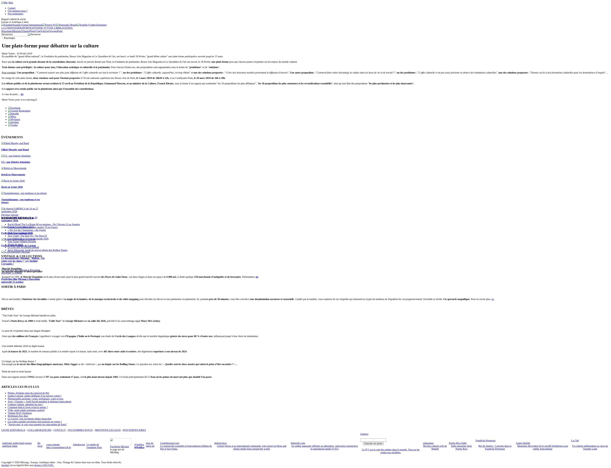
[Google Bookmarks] (19, 110)
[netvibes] (13, 122)
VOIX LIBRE (54, 28)
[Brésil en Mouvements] (13, 168)
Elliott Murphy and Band (15, 149)
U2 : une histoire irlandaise (15, 162)
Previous (5, 214)
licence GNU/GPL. (44, 465)
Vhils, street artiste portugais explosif (26, 410)
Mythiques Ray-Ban (18, 416)
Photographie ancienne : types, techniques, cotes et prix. (36, 398)
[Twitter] (13, 125)
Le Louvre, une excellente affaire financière (29, 418)
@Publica (139, 447)
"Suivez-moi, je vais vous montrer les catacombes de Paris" (37, 424)
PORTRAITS (30, 28)
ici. (492, 299)
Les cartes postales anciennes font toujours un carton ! (35, 421)
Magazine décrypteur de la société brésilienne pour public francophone (542, 447)
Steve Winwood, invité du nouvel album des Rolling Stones (37, 250)
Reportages (7, 31)
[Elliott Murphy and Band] (15, 143)
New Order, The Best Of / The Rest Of (27, 235)
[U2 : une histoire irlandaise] (16, 155)
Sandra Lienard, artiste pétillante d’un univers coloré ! (34, 396)
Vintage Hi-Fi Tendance (20, 413)
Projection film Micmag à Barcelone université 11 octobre (20, 280)
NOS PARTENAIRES (134, 430)
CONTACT (59, 430)
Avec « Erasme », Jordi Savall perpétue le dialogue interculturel (39, 401)
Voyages (53, 31)
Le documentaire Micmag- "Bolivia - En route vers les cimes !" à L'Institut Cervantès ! (23, 261)
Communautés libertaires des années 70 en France (33, 227)
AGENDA (67, 28)
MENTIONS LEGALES (108, 430)
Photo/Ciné (35, 31)
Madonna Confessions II (20, 233)
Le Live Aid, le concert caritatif (23, 247)
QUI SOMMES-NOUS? (80, 430)
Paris (60, 31)
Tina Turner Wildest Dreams (22, 241)
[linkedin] (13, 113)
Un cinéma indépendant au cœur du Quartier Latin (590, 447)
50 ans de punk (15, 244)
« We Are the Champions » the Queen (27, 230)
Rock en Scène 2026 (12, 187)
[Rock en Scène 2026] (13, 180)
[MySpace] (14, 119)
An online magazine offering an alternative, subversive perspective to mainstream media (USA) (324, 447)
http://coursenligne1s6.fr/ (58, 447)
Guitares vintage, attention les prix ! (25, 404)
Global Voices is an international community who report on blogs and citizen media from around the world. (251, 447)
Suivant (14, 214)
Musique (17, 31)
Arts (43, 31)
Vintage (25, 31)
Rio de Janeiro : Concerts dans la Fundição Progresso (494, 447)
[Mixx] (12, 116)
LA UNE (6, 28)
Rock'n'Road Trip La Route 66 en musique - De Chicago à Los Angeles (44, 224)
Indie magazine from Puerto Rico (461, 447)
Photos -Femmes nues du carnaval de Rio (28, 393)
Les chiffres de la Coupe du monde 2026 (28, 238)
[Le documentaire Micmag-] (15, 252)
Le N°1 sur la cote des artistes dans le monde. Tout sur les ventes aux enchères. (391, 451)
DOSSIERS (17, 28)
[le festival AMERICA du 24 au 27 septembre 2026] (24, 211)
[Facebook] (14, 108)
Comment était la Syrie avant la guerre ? (28, 407)
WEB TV (42, 28)
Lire (47, 31)
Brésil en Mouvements (13, 174)
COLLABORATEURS (39, 430)
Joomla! (5, 465)
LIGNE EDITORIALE (13, 430)
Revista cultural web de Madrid (435, 447)
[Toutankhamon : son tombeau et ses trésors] (24, 193)
